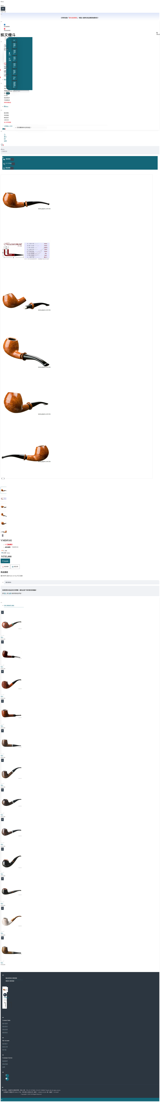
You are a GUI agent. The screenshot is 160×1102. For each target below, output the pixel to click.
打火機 (14, 78)
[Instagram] (7, 1079)
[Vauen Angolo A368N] (11, 654)
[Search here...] (5, 38)
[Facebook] (7, 1075)
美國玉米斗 (14, 65)
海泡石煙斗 (14, 59)
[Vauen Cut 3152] (11, 713)
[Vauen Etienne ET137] (11, 802)
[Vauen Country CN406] (11, 684)
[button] (5, 567)
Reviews (8, 582)
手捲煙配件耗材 (14, 85)
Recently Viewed (11, 978)
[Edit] (1, 21)
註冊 (10, 593)
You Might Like (9, 605)
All (14, 40)
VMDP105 (4, 151)
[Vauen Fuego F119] (11, 861)
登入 (5, 593)
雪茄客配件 (14, 45)
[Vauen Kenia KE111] (11, 950)
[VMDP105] (5, 990)
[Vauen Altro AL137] (11, 625)
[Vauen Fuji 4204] (11, 921)
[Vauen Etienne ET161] (11, 832)
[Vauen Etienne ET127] (11, 773)
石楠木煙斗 (14, 52)
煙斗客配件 (14, 72)
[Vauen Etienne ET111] (11, 743)
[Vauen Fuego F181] (11, 891)
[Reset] (3, 9)
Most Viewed (10, 981)
